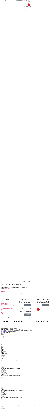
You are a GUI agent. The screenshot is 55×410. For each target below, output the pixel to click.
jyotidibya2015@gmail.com (8, 289)
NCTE (29, 1)
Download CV (3, 291)
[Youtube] (29, 4)
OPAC (29, 3)
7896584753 (7, 288)
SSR (28, 2)
